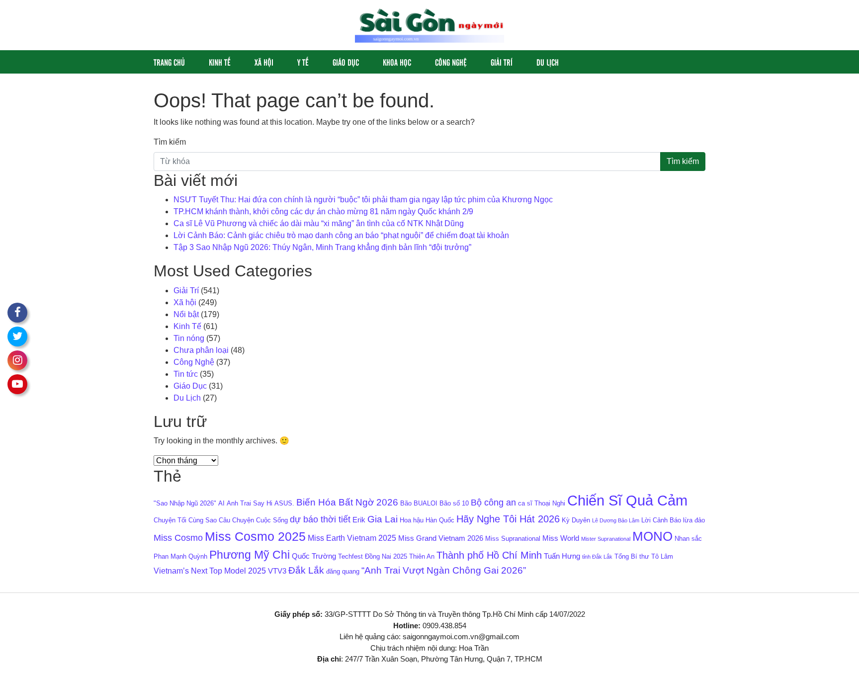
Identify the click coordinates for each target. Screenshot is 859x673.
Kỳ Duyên (576, 520)
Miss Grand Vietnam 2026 (440, 538)
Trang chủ (169, 62)
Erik (358, 520)
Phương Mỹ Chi (249, 554)
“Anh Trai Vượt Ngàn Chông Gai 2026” (443, 570)
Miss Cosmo (178, 538)
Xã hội (264, 62)
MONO (652, 536)
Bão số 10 (454, 503)
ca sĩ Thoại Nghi (541, 503)
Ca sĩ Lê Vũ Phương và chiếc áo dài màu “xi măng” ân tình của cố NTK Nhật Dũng (318, 223)
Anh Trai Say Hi (249, 503)
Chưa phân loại (201, 350)
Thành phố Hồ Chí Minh (489, 555)
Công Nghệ (451, 62)
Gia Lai (382, 519)
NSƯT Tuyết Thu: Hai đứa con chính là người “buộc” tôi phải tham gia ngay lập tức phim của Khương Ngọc (363, 199)
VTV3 (277, 571)
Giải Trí (502, 62)
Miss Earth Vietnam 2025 (352, 537)
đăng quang (342, 571)
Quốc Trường (314, 556)
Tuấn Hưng (562, 556)
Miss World (560, 538)
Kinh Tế (220, 62)
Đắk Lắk (306, 570)
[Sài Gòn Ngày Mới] (429, 24)
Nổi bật (186, 314)
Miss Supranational (512, 538)
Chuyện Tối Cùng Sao (185, 520)
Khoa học (397, 62)
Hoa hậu (412, 520)
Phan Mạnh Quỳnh (180, 556)
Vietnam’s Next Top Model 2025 (210, 570)
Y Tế (303, 62)
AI (221, 503)
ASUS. (284, 503)
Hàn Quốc (440, 520)
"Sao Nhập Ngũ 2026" (185, 503)
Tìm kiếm (170, 142)
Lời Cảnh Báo (661, 520)
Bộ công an (493, 502)
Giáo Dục (346, 62)
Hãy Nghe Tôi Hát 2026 (508, 518)
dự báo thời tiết (320, 519)
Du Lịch (547, 62)
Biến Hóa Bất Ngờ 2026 (347, 502)
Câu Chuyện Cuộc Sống (253, 520)
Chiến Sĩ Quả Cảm (627, 500)
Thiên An (421, 556)
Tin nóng (188, 338)
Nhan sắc (688, 538)
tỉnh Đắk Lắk (597, 557)
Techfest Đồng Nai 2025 (372, 556)
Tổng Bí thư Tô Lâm (643, 556)
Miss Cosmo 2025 (255, 536)
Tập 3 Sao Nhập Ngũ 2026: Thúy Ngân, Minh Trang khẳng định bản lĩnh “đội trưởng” (323, 247)
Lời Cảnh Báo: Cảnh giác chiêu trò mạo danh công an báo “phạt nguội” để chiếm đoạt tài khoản (341, 235)
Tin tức (185, 374)
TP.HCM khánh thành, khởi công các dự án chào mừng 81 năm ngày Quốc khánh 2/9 (323, 211)
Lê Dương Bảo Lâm (615, 520)
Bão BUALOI (418, 503)
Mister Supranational (605, 539)
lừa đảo (694, 520)
